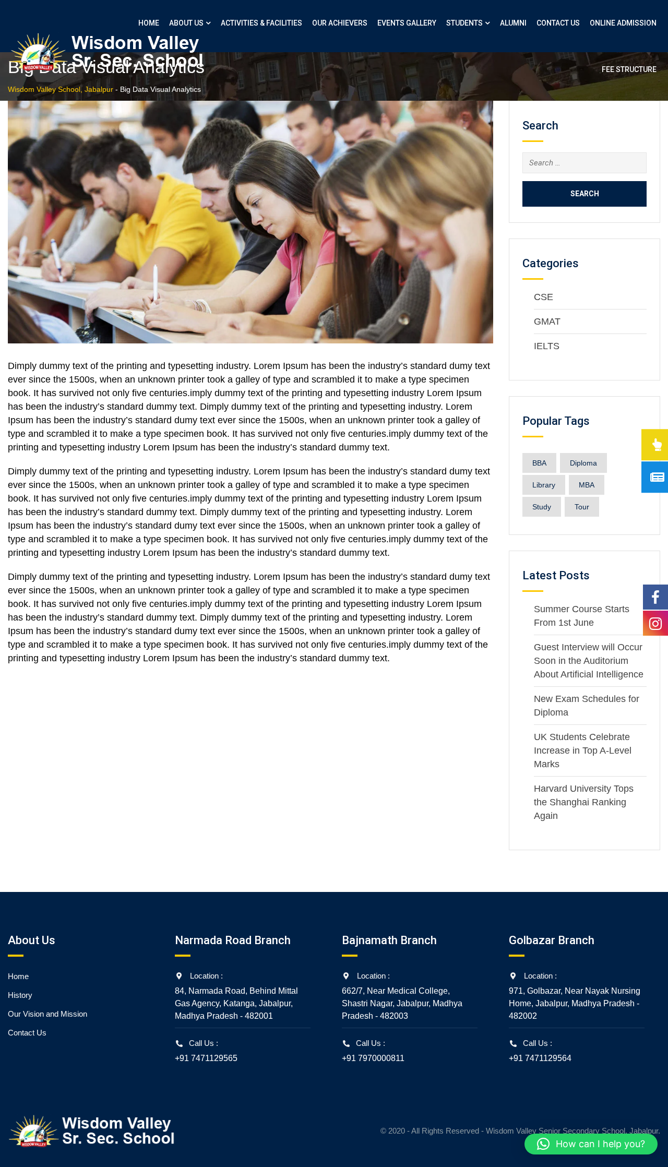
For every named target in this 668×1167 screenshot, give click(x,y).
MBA (586, 485)
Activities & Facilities (261, 23)
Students (464, 23)
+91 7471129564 (540, 1058)
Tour (582, 507)
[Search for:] (584, 162)
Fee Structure (629, 69)
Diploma (583, 463)
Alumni (513, 23)
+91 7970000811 (373, 1058)
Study (541, 507)
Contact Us (558, 23)
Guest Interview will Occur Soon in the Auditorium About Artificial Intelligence (588, 661)
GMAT (547, 321)
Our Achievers (339, 23)
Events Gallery (406, 23)
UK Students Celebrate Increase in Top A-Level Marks (582, 750)
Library (543, 485)
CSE (543, 297)
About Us (186, 23)
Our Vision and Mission (47, 1013)
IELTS (546, 346)
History (20, 995)
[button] (591, 1144)
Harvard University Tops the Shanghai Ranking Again (584, 802)
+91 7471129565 (206, 1058)
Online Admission (623, 23)
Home (148, 23)
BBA (539, 463)
